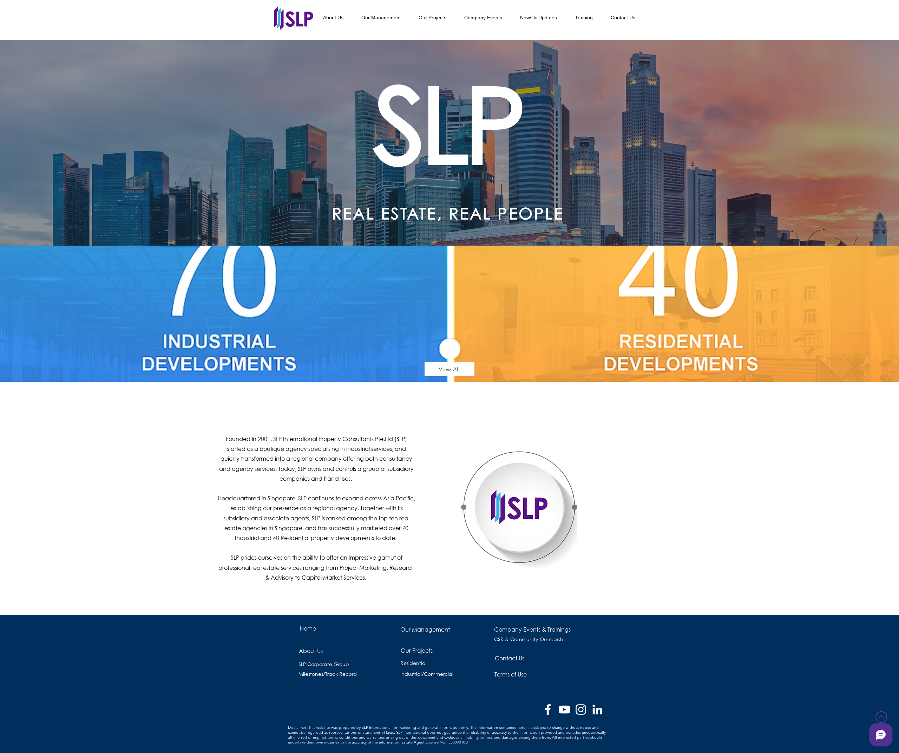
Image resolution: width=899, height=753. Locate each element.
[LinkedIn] (597, 709)
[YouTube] (564, 709)
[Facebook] (548, 709)
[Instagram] (581, 709)
